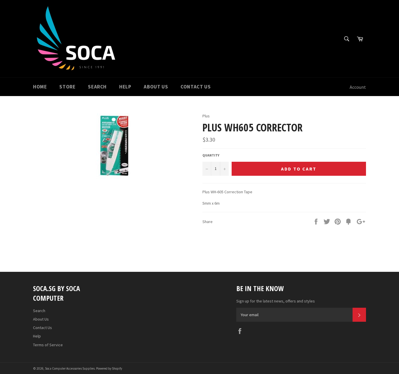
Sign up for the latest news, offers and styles (275, 301)
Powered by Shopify (109, 368)
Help (125, 87)
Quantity (210, 155)
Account (358, 87)
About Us (156, 87)
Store (67, 87)
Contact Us (196, 87)
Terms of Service (48, 344)
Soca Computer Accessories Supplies (70, 368)
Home (40, 87)
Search (97, 87)
